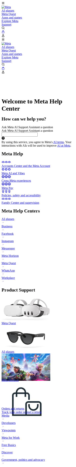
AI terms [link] (58, 142)
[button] (38, 3)
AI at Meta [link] (63, 145)
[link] (6, 7)
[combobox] (20, 134)
